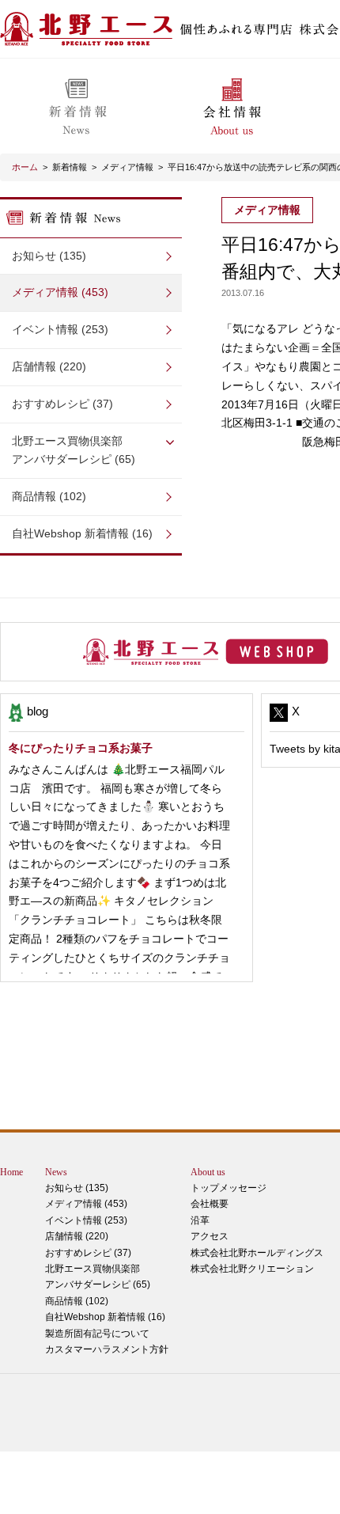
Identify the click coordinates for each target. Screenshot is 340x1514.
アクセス (210, 1236)
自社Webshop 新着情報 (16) (82, 533)
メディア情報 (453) (60, 292)
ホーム (25, 167)
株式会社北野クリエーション (252, 1268)
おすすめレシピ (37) (62, 403)
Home (11, 1172)
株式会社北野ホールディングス (257, 1252)
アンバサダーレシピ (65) (73, 450)
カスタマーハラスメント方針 (106, 1349)
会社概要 (210, 1203)
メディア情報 (127, 167)
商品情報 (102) (49, 496)
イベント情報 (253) (60, 329)
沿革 (200, 1220)
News (56, 1172)
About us (208, 1172)
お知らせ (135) (49, 255)
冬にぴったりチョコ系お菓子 (81, 748)
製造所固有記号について (97, 1333)
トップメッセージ (228, 1187)
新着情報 (69, 167)
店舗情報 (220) (49, 366)
